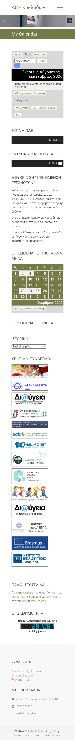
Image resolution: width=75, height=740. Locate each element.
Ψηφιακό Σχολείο (22, 675)
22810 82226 (24, 706)
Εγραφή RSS (22, 679)
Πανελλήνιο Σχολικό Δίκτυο (29, 671)
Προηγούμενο (23, 93)
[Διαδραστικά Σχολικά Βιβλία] (30, 470)
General (24, 108)
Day (44, 54)
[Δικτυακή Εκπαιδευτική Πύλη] (30, 443)
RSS (34, 108)
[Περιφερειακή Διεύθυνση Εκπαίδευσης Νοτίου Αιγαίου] (30, 423)
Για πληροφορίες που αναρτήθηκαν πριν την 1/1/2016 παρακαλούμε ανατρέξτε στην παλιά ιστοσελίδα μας (37, 597)
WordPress (54, 735)
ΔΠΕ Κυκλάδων (28, 7)
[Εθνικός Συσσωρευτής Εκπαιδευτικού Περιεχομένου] (30, 454)
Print (19, 115)
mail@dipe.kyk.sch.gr (28, 713)
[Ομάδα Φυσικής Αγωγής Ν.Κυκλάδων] (30, 488)
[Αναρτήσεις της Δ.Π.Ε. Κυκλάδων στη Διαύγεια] (30, 394)
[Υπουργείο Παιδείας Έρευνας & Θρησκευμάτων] (30, 411)
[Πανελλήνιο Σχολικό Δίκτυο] (30, 432)
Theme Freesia (22, 735)
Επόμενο (38, 93)
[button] (4, 21)
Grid (20, 55)
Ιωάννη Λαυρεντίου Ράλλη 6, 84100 (37, 699)
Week (37, 54)
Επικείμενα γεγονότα (32, 323)
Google (42, 108)
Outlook (52, 108)
